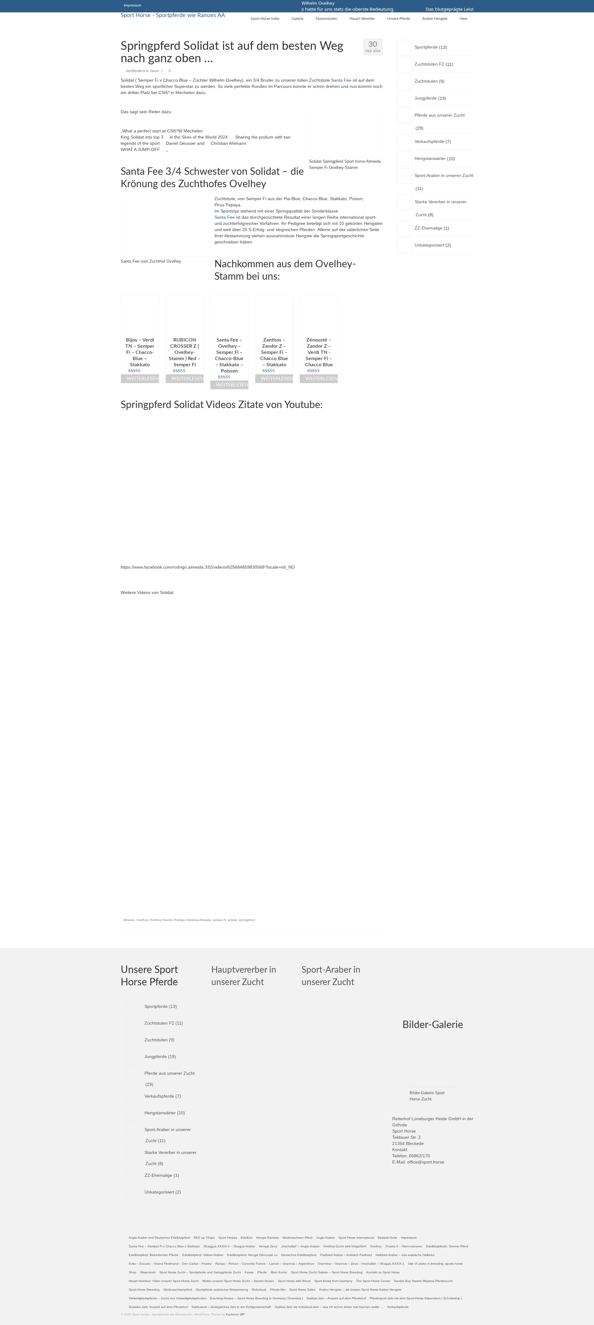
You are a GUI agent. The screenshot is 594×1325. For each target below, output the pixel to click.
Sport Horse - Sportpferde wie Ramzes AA (173, 15)
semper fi (219, 920)
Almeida (129, 920)
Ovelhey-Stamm (161, 920)
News (154, 71)
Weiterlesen (143, 378)
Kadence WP (235, 1314)
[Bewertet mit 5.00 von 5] (140, 371)
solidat (232, 920)
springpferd (247, 920)
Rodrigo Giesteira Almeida (192, 920)
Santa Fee (341, 80)
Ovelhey (142, 920)
